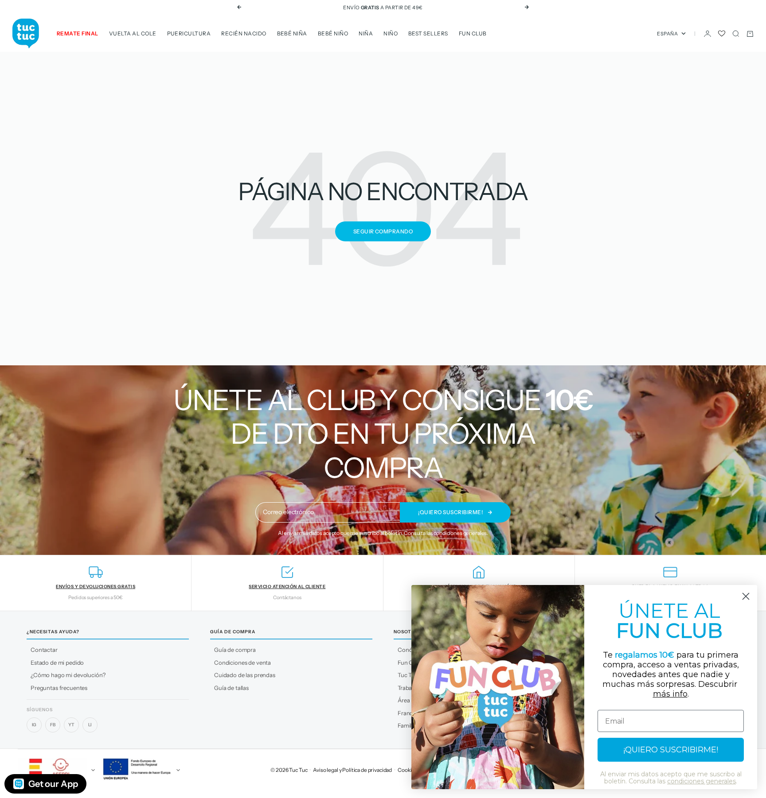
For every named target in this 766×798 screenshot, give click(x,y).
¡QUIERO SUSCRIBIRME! (670, 750)
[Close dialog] (746, 596)
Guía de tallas (231, 687)
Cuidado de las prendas (244, 674)
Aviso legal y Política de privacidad (352, 770)
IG (34, 725)
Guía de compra (235, 649)
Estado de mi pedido (57, 662)
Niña (366, 33)
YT (71, 725)
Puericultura (189, 33)
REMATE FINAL (77, 33)
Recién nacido (243, 33)
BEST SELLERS (428, 33)
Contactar (44, 649)
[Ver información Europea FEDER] (140, 770)
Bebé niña (292, 33)
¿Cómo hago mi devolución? (68, 674)
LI (90, 725)
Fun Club (473, 33)
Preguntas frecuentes (59, 687)
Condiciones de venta (242, 662)
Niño (390, 33)
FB (52, 725)
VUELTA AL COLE (132, 33)
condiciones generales (460, 533)
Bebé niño (333, 33)
